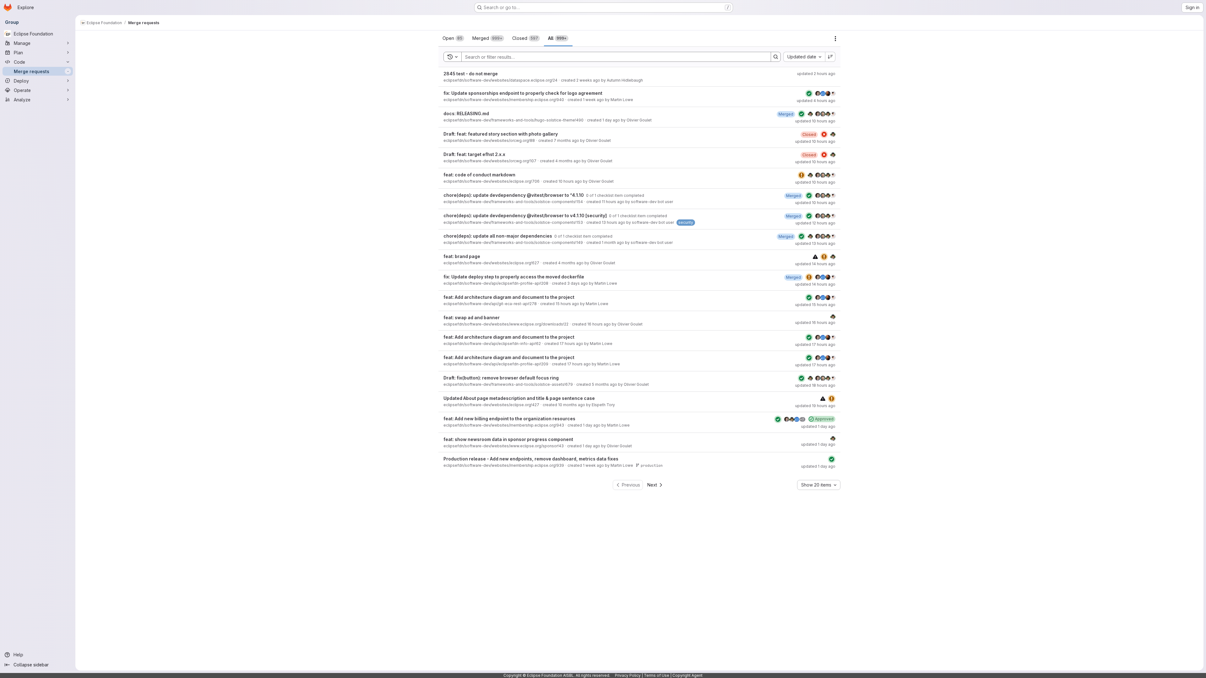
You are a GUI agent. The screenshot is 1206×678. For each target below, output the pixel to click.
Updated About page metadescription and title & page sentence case (519, 398)
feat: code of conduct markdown (479, 174)
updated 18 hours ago (815, 385)
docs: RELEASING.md (466, 113)
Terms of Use (656, 675)
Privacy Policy (628, 675)
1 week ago (593, 99)
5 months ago (604, 384)
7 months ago (566, 140)
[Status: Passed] (809, 93)
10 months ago (571, 404)
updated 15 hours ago (815, 304)
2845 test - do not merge (470, 73)
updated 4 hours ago (816, 100)
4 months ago (568, 161)
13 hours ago (613, 222)
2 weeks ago (588, 80)
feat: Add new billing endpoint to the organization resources (509, 418)
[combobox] (804, 57)
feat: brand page (461, 256)
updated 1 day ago (818, 426)
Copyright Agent (687, 675)
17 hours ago (571, 343)
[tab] (453, 38)
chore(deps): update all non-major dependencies (498, 236)
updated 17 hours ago (815, 344)
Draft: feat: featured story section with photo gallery (500, 134)
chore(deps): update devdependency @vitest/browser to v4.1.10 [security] (525, 215)
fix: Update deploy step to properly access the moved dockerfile (513, 276)
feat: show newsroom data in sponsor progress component (508, 439)
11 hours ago (613, 201)
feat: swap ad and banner (471, 317)
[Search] (776, 57)
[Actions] (835, 39)
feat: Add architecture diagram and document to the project (508, 297)
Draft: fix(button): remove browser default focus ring (501, 377)
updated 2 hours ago (816, 73)
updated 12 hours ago (815, 223)
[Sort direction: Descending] (830, 57)
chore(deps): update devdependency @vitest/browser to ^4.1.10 (514, 195)
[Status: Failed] (824, 134)
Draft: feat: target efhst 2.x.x (474, 154)
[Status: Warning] (801, 175)
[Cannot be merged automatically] (815, 256)
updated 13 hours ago (815, 243)
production (652, 465)
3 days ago (577, 283)
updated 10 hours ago (815, 121)
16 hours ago (599, 324)
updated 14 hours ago (815, 263)
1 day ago (611, 120)
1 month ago (613, 242)
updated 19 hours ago (815, 405)
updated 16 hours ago (815, 322)
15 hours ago (567, 303)
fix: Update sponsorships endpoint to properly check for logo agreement (522, 93)
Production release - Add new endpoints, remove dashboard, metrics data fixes (530, 458)
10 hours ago (570, 181)
